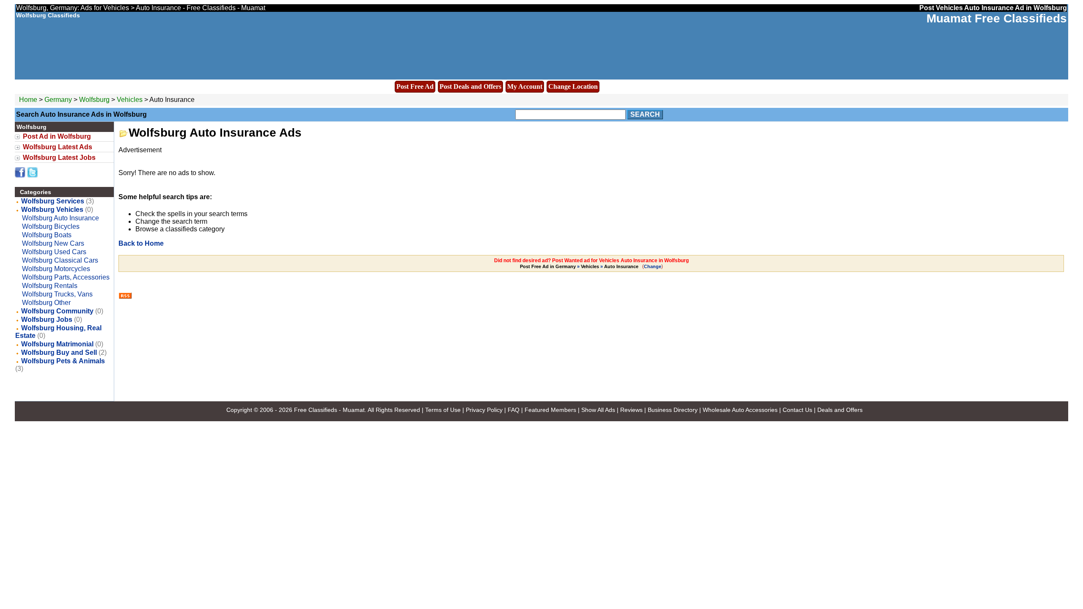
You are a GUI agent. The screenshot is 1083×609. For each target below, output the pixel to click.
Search (645, 114)
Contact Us (797, 409)
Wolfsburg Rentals (49, 285)
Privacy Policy (484, 409)
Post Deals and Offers (470, 86)
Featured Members (550, 409)
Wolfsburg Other (46, 302)
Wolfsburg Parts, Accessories (66, 277)
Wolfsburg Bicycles (51, 226)
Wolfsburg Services (52, 201)
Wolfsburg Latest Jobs (59, 157)
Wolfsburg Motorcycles (56, 268)
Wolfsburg (95, 99)
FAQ (514, 409)
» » (579, 266)
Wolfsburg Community (57, 311)
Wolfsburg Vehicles (52, 209)
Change (652, 266)
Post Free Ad (415, 86)
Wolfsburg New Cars (53, 243)
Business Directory (673, 409)
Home (28, 99)
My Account (524, 86)
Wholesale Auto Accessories (740, 409)
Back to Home (141, 243)
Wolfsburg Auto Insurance (60, 218)
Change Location (573, 86)
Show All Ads (598, 409)
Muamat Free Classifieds (996, 18)
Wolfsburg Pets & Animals (63, 361)
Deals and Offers (840, 409)
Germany (58, 99)
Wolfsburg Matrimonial (57, 344)
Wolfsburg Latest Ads (57, 147)
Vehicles (130, 99)
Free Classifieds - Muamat (329, 409)
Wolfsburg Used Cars (54, 251)
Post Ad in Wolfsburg (57, 136)
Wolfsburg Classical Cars (60, 260)
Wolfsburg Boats (46, 235)
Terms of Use (443, 409)
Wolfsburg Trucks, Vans (57, 294)
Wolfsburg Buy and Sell (59, 352)
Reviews (631, 409)
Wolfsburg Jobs (46, 319)
